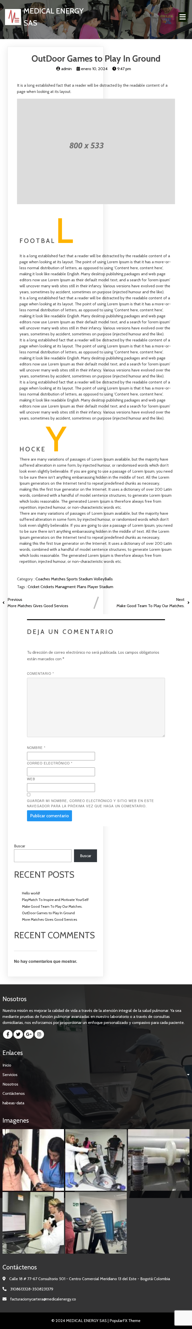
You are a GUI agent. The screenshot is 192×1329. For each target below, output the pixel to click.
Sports (72, 579)
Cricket (34, 586)
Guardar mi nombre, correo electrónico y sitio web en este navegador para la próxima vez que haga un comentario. (90, 803)
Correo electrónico (49, 763)
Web (31, 778)
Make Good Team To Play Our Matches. (52, 906)
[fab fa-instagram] (39, 1034)
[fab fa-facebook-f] (7, 1034)
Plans (82, 586)
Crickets (47, 586)
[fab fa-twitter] (18, 1034)
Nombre (36, 747)
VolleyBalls (103, 579)
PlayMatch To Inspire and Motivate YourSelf (55, 899)
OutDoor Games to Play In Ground (48, 913)
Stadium (86, 579)
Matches (58, 579)
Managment (66, 586)
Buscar (19, 846)
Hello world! (31, 893)
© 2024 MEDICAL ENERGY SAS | (81, 1320)
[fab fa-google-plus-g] (29, 1034)
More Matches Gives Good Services (49, 919)
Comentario (40, 673)
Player (93, 586)
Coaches (43, 579)
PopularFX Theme (125, 1320)
